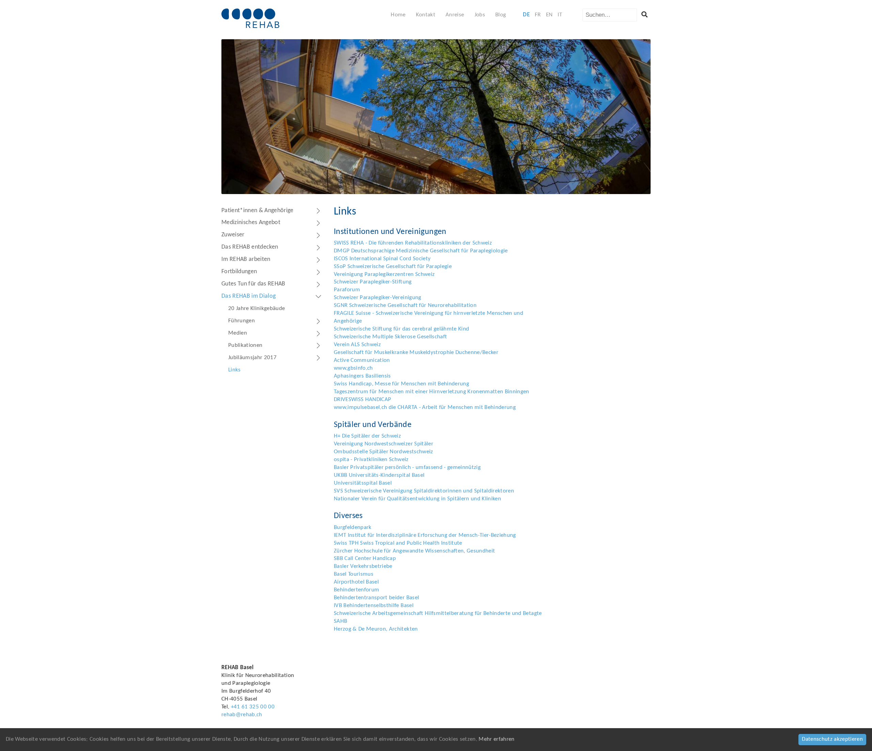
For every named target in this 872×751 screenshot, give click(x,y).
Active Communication (362, 360)
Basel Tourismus (353, 574)
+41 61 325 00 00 (253, 707)
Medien (237, 333)
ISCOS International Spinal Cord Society (382, 259)
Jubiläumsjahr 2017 (252, 357)
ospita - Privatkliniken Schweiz (371, 459)
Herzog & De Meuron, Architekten (376, 629)
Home (398, 15)
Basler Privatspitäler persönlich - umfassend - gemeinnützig (407, 467)
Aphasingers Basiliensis (362, 376)
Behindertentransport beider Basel (376, 598)
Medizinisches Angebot (250, 222)
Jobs (479, 15)
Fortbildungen (239, 271)
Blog (500, 15)
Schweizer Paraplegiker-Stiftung (373, 282)
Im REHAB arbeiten (245, 259)
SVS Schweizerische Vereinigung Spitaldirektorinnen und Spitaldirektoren (424, 491)
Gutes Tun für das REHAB (253, 284)
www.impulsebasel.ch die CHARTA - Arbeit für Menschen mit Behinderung (425, 407)
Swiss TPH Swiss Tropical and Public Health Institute (398, 543)
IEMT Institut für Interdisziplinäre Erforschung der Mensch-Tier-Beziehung (425, 535)
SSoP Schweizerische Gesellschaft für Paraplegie (393, 266)
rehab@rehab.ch (241, 715)
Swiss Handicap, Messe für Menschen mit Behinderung (401, 384)
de (526, 15)
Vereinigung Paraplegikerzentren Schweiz (384, 274)
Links (234, 370)
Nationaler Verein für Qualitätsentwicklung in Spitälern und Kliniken (417, 499)
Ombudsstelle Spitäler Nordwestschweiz (383, 452)
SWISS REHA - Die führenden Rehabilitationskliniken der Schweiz (413, 243)
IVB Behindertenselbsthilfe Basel (374, 605)
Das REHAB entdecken (249, 247)
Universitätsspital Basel (363, 483)
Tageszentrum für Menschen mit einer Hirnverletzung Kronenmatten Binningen (431, 392)
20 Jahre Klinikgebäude (256, 308)
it (560, 15)
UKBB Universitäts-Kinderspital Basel (379, 475)
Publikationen (245, 345)
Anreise (455, 15)
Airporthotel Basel (356, 582)
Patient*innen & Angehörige (257, 210)
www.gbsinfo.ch (353, 368)
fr (538, 15)
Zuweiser (233, 235)
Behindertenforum (356, 590)
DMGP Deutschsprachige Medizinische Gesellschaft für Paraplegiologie (421, 251)
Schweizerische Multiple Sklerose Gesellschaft (390, 337)
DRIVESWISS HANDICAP (362, 399)
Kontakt (425, 15)
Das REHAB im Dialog (248, 296)
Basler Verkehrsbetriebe (363, 566)
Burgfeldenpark (353, 527)
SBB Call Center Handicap (365, 558)
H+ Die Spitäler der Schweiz (367, 436)
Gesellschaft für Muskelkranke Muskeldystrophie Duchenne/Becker (416, 352)
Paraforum (347, 290)
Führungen (241, 321)
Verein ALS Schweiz (357, 345)
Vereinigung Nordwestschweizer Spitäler (383, 444)
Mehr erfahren (496, 739)
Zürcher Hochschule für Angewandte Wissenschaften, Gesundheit (414, 551)
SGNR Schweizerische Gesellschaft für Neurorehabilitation (405, 305)
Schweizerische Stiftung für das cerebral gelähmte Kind (401, 329)
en (549, 15)
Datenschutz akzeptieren (832, 739)
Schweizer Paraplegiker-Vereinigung (377, 297)
